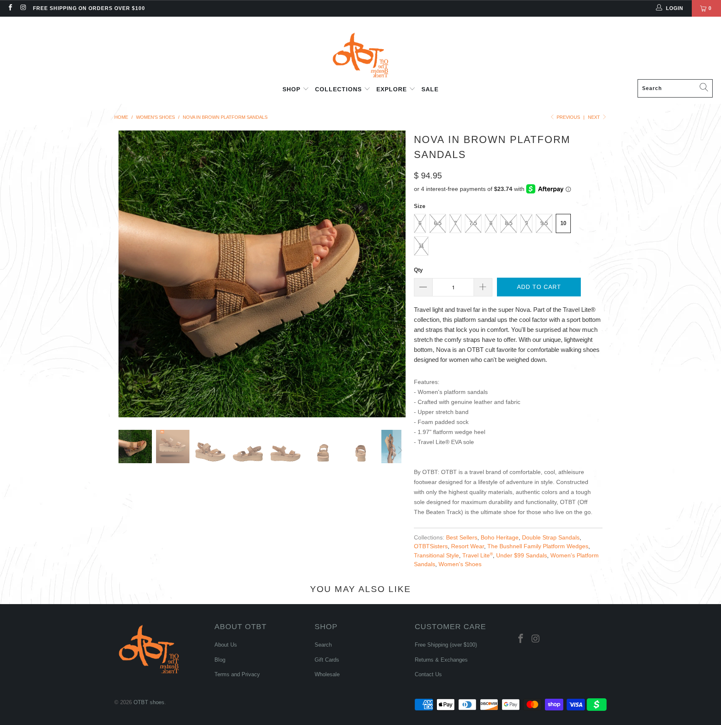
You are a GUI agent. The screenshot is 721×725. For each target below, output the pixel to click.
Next (594, 117)
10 (563, 223)
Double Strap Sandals (551, 537)
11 (421, 246)
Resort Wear (467, 546)
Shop (292, 89)
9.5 (544, 223)
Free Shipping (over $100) (446, 645)
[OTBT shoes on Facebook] (9, 8)
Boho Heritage (500, 537)
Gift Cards (327, 660)
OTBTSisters (431, 546)
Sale (430, 89)
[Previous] (124, 273)
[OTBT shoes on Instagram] (22, 8)
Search (323, 645)
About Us (225, 645)
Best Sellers (461, 537)
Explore (392, 89)
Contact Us (428, 674)
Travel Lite (477, 555)
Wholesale (327, 674)
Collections (339, 89)
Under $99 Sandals (521, 555)
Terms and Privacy (237, 674)
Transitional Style (436, 555)
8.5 (508, 223)
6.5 (437, 223)
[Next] (399, 273)
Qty (418, 270)
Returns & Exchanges (441, 660)
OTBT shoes (149, 702)
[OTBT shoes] (360, 50)
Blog (219, 660)
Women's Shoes (460, 564)
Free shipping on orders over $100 (89, 8)
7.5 (473, 223)
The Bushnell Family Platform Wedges (537, 546)
